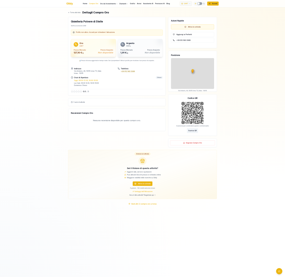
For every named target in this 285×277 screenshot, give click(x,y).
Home (85, 3)
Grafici (132, 3)
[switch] (199, 3)
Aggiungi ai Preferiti (184, 34)
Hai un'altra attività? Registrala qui (141, 195)
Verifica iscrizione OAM (78, 26)
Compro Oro (93, 3)
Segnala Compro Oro (194, 143)
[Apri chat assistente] (279, 271)
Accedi (214, 3)
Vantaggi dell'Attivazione (143, 191)
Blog (168, 3)
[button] (93, 48)
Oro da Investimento (108, 4)
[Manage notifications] (5, 272)
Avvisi (139, 3)
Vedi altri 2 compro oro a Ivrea (144, 204)
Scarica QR (192, 130)
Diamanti (122, 4)
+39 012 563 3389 (128, 71)
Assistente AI (148, 3)
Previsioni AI (160, 3)
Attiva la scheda (194, 27)
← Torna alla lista (74, 12)
